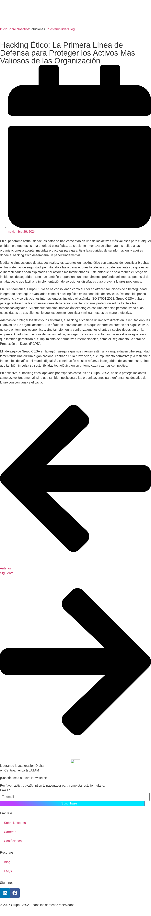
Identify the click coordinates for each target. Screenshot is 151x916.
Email (5, 790)
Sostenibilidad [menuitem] (58, 29)
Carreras (10, 832)
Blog (7, 862)
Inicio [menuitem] (3, 29)
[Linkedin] (5, 893)
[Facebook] (15, 893)
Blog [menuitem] (71, 29)
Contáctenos (13, 841)
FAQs (8, 871)
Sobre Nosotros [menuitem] (18, 29)
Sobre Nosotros (15, 822)
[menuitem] (38, 29)
